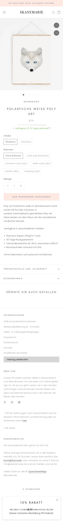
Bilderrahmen (13, 278)
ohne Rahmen (13, 155)
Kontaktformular (13, 460)
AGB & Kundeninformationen (20, 321)
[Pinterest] (19, 402)
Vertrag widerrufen (17, 359)
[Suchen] (53, 12)
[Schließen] (57, 500)
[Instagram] (12, 402)
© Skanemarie (31, 489)
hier (25, 420)
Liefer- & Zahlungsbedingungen (21, 331)
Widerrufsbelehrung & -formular (21, 326)
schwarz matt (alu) (16, 163)
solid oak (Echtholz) (38, 155)
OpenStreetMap (37, 471)
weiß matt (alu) (41, 163)
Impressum (10, 337)
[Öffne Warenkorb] (59, 12)
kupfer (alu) (11, 171)
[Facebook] (5, 402)
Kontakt (8, 347)
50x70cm (26, 141)
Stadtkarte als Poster (15, 352)
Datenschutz (11, 342)
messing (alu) (32, 171)
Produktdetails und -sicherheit (25, 268)
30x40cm (10, 141)
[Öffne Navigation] (4, 12)
